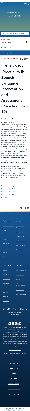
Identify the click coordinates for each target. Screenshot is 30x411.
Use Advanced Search (7, 48)
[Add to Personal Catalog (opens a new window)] (20, 59)
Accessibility (14, 363)
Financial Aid (5, 252)
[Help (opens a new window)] (27, 59)
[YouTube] (19, 324)
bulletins (8, 408)
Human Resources (7, 288)
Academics (20, 221)
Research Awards (20, 290)
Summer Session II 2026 (8, 192)
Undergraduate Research (21, 294)
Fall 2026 (4, 198)
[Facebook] (13, 324)
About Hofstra (14, 369)
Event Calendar (6, 283)
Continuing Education (21, 245)
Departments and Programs (20, 226)
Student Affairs (6, 296)
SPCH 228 (4, 169)
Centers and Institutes (21, 270)
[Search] (27, 42)
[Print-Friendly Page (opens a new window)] (25, 59)
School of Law (6, 243)
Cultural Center (6, 274)
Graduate (5, 234)
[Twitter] (9, 324)
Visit (3, 256)
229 (9, 169)
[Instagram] (16, 324)
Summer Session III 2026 (8, 195)
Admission (6, 221)
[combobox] (15, 33)
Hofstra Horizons (20, 275)
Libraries (18, 279)
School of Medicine (7, 248)
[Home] (2, 3)
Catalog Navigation (8, 53)
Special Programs (20, 249)
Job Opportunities (14, 389)
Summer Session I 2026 (8, 189)
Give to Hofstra (13, 384)
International (5, 239)
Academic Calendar (20, 236)
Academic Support (20, 241)
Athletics (14, 379)
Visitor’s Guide (6, 301)
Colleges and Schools (21, 232)
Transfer (4, 230)
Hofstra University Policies (15, 350)
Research (19, 265)
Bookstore (5, 270)
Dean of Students (6, 279)
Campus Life (7, 265)
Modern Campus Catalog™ (18, 410)
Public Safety (5, 292)
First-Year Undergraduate (8, 226)
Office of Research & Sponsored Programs (20, 284)
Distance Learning (20, 254)
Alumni (13, 374)
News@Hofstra (14, 394)
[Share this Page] (23, 59)
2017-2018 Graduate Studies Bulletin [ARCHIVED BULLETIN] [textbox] (15, 34)
